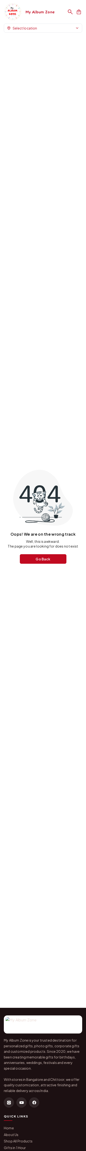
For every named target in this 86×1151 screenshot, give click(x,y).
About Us (11, 1134)
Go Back (43, 559)
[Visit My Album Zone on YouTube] (21, 1102)
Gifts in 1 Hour (15, 1148)
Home (9, 1128)
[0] (78, 12)
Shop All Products (18, 1141)
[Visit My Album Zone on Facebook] (34, 1102)
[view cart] (78, 12)
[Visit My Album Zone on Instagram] (9, 1102)
